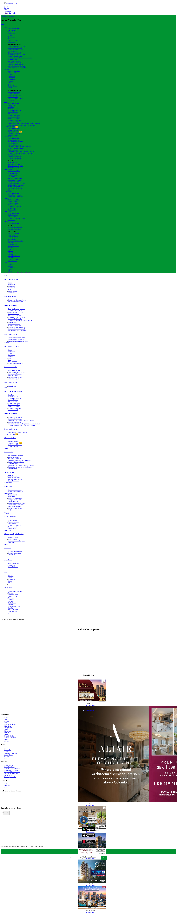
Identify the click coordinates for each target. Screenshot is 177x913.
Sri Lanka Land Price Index (16, 185)
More (6, 221)
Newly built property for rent (16, 93)
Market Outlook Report (15, 188)
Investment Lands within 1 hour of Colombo (21, 151)
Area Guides (8, 560)
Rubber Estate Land (14, 115)
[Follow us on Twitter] (4, 796)
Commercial (11, 35)
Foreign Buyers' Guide (14, 180)
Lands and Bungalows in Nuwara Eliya (19, 146)
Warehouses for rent (14, 92)
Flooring (10, 254)
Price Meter (11, 177)
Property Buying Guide (15, 178)
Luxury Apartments (13, 51)
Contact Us (11, 267)
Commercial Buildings (14, 206)
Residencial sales (13, 537)
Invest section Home (14, 140)
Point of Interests (13, 236)
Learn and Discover (10, 334)
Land (10, 16)
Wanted (6, 198)
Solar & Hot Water (13, 246)
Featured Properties (10, 305)
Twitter (13, 272)
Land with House (13, 112)
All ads (7, 741)
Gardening (11, 249)
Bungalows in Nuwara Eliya (16, 54)
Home (6, 718)
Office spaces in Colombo (15, 98)
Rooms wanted (12, 208)
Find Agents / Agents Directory (14, 534)
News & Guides (9, 736)
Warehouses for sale (14, 61)
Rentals (6, 16)
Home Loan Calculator (14, 195)
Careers (10, 266)
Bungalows (11, 37)
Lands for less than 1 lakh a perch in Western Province (24, 123)
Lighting (10, 257)
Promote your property (14, 229)
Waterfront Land (13, 122)
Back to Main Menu (14, 28)
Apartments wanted (13, 203)
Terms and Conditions (10, 753)
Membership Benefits (14, 186)
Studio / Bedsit (12, 40)
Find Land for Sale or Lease (13, 391)
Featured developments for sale (17, 300)
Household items (13, 244)
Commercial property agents (16, 218)
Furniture (10, 242)
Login (6, 6)
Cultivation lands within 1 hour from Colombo (21, 125)
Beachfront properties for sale (16, 66)
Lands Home (12, 105)
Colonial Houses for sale (15, 48)
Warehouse (11, 42)
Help (5, 9)
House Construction (14, 256)
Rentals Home (12, 72)
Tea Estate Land (13, 113)
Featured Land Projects (15, 133)
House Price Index (13, 167)
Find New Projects (10, 438)
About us (10, 264)
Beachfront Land (13, 108)
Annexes (10, 81)
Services (6, 732)
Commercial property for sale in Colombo (20, 58)
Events (10, 269)
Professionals (12, 252)
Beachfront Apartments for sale (17, 64)
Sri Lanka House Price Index (16, 183)
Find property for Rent (11, 346)
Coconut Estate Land (14, 117)
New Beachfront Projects (15, 301)
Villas (9, 38)
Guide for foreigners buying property (19, 341)
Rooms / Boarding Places (15, 363)
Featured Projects (13, 130)
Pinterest (25, 272)
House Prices (12, 386)
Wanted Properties (10, 516)
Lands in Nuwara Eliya (15, 419)
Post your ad (8, 727)
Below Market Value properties (17, 68)
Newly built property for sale (16, 46)
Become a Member (9, 737)
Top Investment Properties (15, 455)
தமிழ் (14, 13)
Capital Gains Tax (13, 181)
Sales (2, 16)
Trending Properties (14, 164)
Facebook (7, 272)
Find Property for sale (11, 279)
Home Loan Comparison (15, 196)
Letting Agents (12, 216)
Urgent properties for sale (15, 49)
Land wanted (12, 205)
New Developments (10, 296)
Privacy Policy (8, 755)
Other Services (12, 261)
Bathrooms (11, 247)
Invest (13, 16)
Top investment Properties (15, 141)
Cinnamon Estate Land (14, 120)
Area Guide (11, 235)
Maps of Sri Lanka (13, 233)
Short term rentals (13, 97)
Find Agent (7, 211)
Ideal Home (11, 239)
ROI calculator (12, 162)
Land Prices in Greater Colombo (17, 432)
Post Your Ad (9, 11)
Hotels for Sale (12, 59)
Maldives (7, 785)
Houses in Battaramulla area (16, 148)
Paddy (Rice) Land (13, 118)
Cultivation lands (13, 150)
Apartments (11, 33)
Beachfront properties (14, 158)
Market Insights (8, 169)
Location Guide (9, 775)
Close (2, 24)
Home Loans (8, 191)
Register (6, 8)
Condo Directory (13, 135)
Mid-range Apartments (14, 53)
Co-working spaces (13, 100)
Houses (10, 32)
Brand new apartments (14, 63)
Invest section (8, 136)
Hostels (10, 82)
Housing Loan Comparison (12, 768)
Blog (9, 190)
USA (5, 787)
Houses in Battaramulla (15, 56)
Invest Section (8, 452)
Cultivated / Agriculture (15, 110)
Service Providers (13, 259)
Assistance (7, 548)
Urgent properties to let (14, 95)
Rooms (10, 87)
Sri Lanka (7, 784)
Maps (6, 734)
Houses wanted (12, 201)
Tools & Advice (9, 472)
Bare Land (11, 107)
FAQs (10, 271)
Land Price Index (9, 767)
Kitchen (10, 251)
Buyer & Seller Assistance (15, 227)
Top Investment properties (15, 166)
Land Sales (11, 220)
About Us (7, 751)
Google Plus (18, 272)
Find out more (90, 705)
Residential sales (13, 215)
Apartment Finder (11, 127)
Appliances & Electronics (15, 241)
